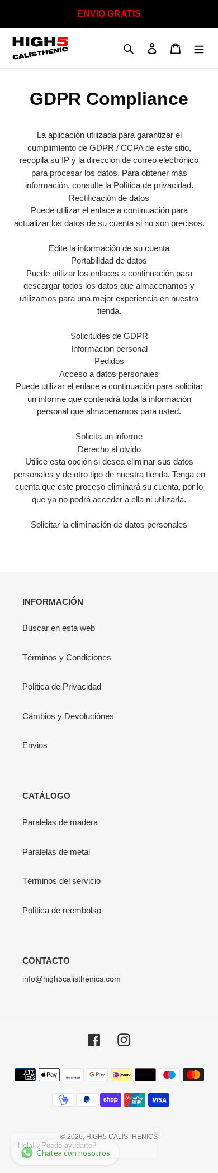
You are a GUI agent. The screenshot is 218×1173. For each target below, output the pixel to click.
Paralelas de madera (60, 822)
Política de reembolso (61, 910)
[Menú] (199, 48)
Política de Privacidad (61, 686)
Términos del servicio (61, 880)
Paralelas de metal (56, 851)
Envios (35, 745)
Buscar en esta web (58, 628)
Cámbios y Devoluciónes (68, 716)
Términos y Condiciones (66, 657)
